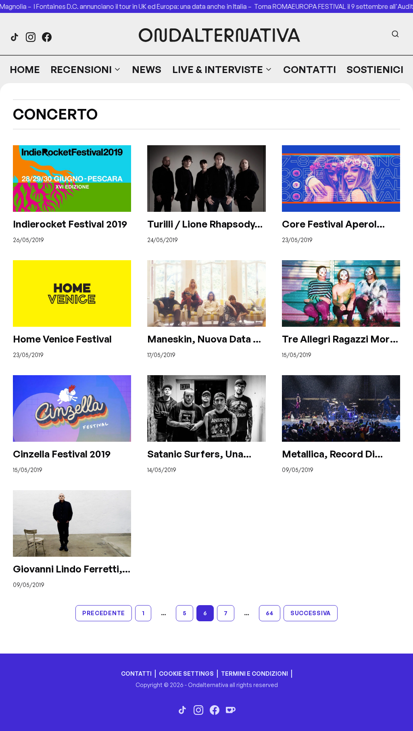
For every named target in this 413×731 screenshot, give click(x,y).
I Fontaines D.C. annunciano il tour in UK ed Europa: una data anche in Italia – (137, 6)
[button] (85, 69)
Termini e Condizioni (254, 673)
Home (25, 69)
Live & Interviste (217, 69)
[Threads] (14, 37)
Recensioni (81, 69)
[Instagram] (30, 37)
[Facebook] (47, 37)
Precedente (103, 613)
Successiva (310, 613)
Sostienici (374, 69)
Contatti (309, 69)
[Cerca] (395, 34)
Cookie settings (186, 673)
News (146, 69)
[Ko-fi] (231, 710)
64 (269, 613)
